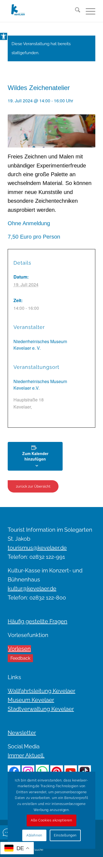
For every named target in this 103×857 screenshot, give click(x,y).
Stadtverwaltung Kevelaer (41, 709)
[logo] (43, 11)
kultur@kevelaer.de (32, 588)
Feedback (20, 658)
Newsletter (22, 732)
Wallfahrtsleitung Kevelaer (41, 691)
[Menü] (87, 11)
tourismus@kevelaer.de (37, 548)
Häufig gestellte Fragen (37, 621)
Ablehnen (34, 835)
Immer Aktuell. (26, 755)
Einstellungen (65, 835)
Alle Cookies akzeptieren (51, 820)
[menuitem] (74, 11)
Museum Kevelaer (31, 700)
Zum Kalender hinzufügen (35, 456)
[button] (3, 36)
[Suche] (74, 11)
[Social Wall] (7, 832)
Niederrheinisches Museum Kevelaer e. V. (40, 344)
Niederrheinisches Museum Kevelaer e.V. (40, 384)
